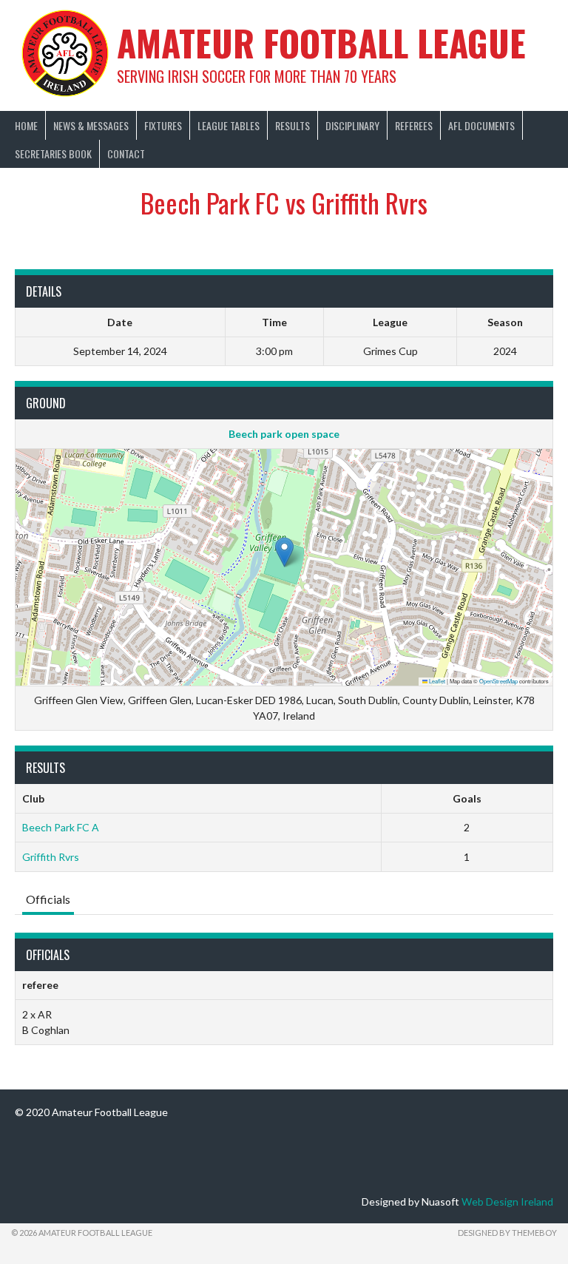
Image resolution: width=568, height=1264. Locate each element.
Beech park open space (284, 433)
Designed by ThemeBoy (507, 1232)
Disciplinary (352, 125)
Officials (48, 899)
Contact (126, 153)
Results (292, 125)
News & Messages (91, 125)
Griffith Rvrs (50, 857)
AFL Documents (481, 125)
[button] (284, 552)
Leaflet (436, 681)
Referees (414, 125)
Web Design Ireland (507, 1201)
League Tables (228, 125)
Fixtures (163, 125)
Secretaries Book (53, 153)
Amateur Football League (321, 42)
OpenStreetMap (498, 681)
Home (26, 125)
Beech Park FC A (60, 827)
